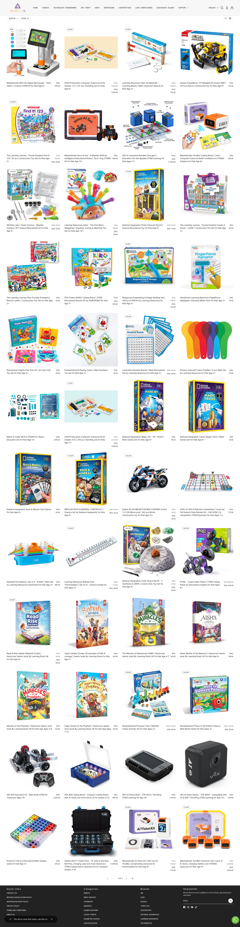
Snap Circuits (90, 897)
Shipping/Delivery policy (17, 902)
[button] (225, 18)
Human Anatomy (91, 910)
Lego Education (90, 923)
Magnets (88, 906)
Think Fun (145, 906)
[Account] (227, 7)
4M (142, 893)
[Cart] (232, 7)
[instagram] (188, 907)
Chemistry (88, 902)
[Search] (222, 7)
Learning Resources (149, 919)
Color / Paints (90, 915)
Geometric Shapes (92, 919)
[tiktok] (196, 907)
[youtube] (192, 907)
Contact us (12, 893)
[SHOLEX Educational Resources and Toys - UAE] (18, 7)
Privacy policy (13, 906)
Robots (87, 893)
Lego (143, 897)
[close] (52, 919)
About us (10, 915)
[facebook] (184, 907)
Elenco (144, 902)
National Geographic (150, 915)
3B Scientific (146, 910)
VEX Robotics (146, 923)
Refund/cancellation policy (19, 897)
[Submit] (230, 901)
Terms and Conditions (16, 910)
